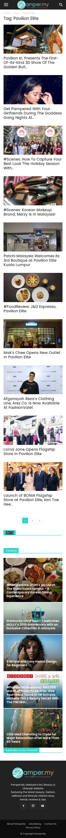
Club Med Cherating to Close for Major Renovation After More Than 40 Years (33, 738)
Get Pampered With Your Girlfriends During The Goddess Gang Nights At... (33, 113)
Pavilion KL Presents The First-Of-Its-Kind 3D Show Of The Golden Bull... (31, 62)
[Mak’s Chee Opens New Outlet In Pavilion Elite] (33, 333)
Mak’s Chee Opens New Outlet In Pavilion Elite (32, 355)
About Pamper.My (16, 823)
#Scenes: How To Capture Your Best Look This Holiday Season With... (33, 164)
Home (7, 13)
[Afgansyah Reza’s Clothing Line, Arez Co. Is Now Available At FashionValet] (33, 379)
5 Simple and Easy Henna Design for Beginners (31, 663)
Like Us (10, 532)
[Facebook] (23, 806)
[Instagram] (33, 805)
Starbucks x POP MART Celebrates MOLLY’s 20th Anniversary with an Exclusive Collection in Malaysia (33, 624)
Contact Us (50, 823)
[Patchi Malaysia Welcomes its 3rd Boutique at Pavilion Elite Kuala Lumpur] (33, 236)
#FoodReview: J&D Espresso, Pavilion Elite (30, 309)
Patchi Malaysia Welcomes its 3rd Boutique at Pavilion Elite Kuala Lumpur (31, 260)
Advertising (35, 823)
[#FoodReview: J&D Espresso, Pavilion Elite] (33, 287)
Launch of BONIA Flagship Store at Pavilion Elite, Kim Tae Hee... (31, 500)
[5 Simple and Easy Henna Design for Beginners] (33, 653)
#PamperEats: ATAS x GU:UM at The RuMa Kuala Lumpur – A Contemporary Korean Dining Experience (31, 590)
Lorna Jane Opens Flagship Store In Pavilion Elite (29, 451)
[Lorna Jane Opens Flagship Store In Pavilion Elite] (33, 430)
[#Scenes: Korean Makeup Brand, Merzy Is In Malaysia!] (33, 190)
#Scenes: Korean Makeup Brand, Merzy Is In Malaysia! (29, 212)
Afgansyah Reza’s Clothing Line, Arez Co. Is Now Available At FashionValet (31, 403)
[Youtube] (42, 806)
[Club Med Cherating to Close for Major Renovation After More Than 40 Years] (33, 728)
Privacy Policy (33, 827)
